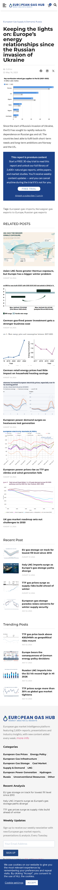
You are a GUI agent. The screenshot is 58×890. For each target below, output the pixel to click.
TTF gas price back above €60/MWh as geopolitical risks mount (37, 637)
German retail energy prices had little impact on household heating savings (25, 372)
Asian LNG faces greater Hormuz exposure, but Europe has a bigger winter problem (28, 272)
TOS (26, 859)
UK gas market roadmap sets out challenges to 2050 (22, 521)
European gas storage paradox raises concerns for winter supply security (38, 603)
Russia (39, 21)
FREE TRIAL (29, 188)
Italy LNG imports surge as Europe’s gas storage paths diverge (38, 567)
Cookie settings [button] (14, 882)
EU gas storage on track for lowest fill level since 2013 (38, 551)
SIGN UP (10, 852)
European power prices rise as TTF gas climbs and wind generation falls (26, 471)
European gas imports (22, 209)
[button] (41, 71)
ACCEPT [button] (32, 882)
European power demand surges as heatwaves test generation (24, 421)
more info (23, 738)
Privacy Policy (38, 859)
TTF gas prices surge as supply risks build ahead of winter (38, 585)
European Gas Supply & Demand (19, 21)
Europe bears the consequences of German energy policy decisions (37, 655)
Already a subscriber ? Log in (29, 195)
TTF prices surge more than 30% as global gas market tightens (38, 691)
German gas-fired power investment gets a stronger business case (28, 322)
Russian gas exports (35, 212)
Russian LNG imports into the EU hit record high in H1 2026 (38, 673)
